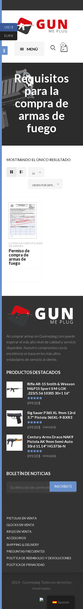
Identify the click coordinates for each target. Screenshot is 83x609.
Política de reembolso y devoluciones (38, 558)
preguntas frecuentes (25, 551)
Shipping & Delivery (22, 545)
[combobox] (36, 172)
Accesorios (16, 538)
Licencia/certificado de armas (26, 244)
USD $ (10, 27)
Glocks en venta (20, 525)
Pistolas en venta (21, 518)
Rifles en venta (18, 531)
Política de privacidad (25, 565)
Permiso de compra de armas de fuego (19, 257)
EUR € (10, 35)
